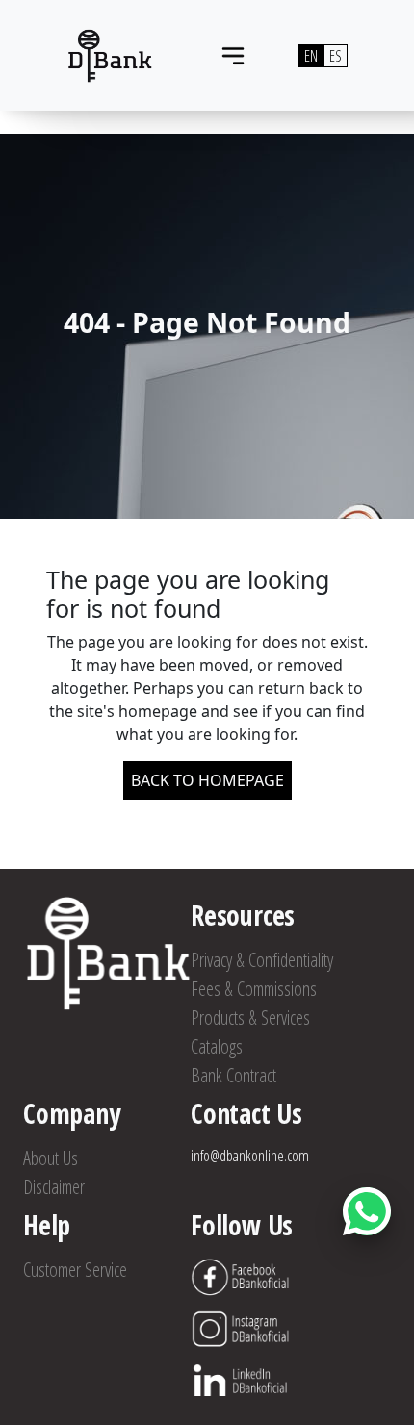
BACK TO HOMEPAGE (207, 780)
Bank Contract (233, 1075)
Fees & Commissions (254, 989)
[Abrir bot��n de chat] (367, 1211)
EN (311, 55)
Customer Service (75, 1270)
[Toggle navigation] (233, 56)
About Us (50, 1158)
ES (335, 55)
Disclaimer (54, 1187)
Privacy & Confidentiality (262, 960)
